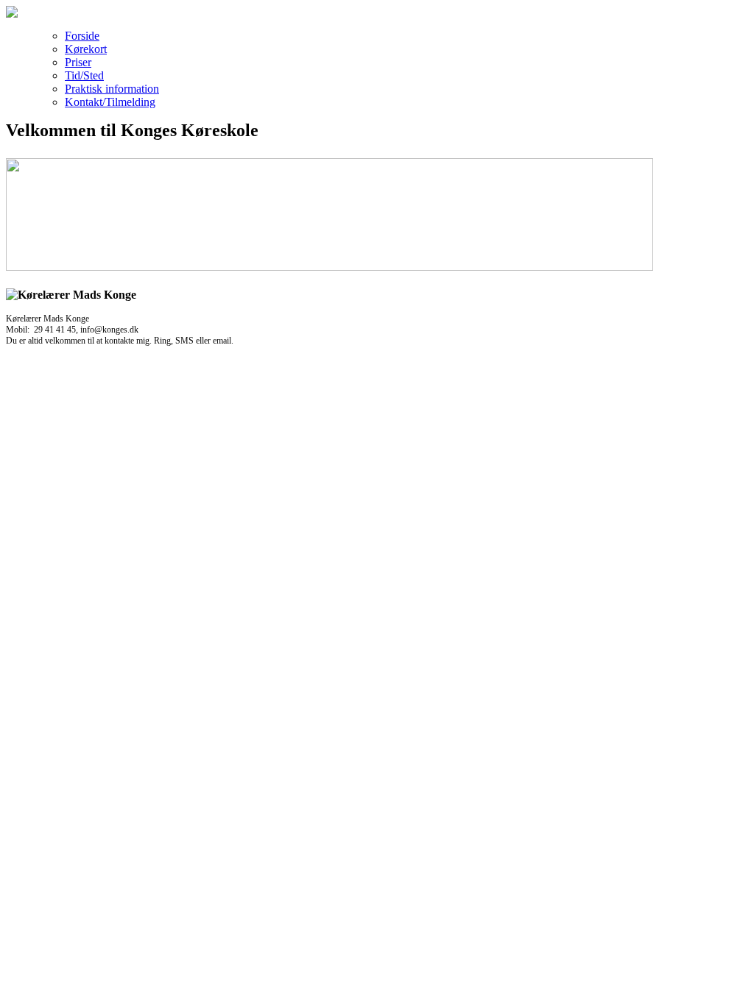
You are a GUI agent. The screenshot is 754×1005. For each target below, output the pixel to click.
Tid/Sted (84, 75)
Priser (78, 62)
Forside (82, 35)
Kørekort (86, 49)
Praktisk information (112, 88)
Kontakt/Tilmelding (110, 102)
